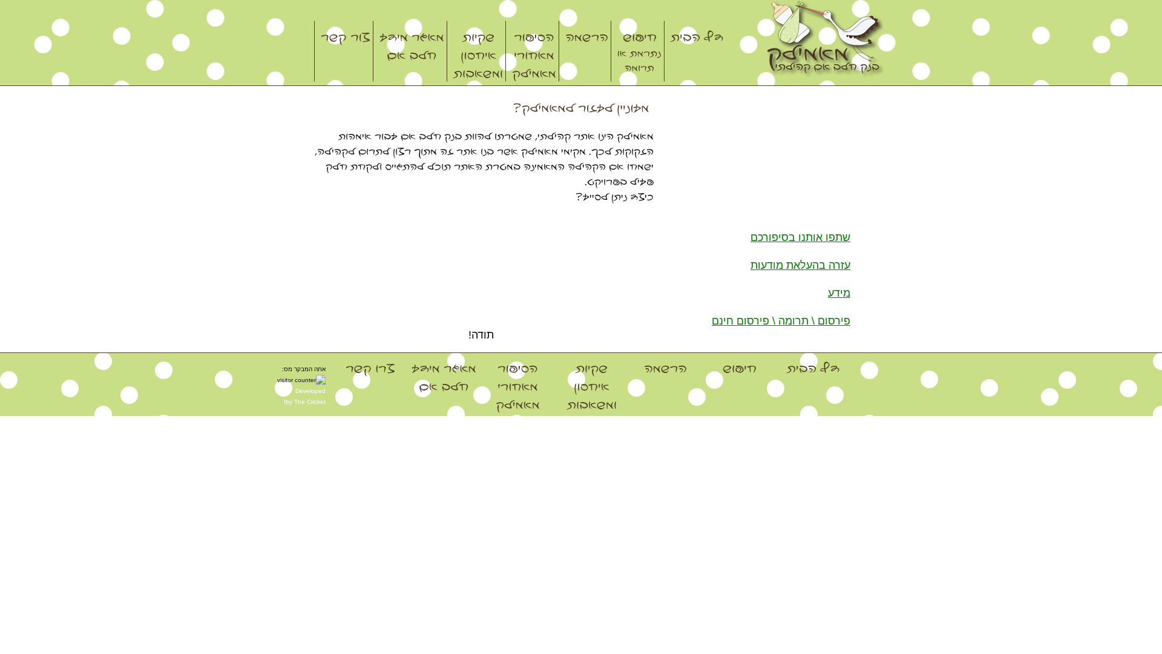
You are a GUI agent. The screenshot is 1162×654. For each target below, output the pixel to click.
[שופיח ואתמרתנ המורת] (636, 51)
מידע (839, 293)
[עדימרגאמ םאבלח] (409, 51)
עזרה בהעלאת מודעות (800, 265)
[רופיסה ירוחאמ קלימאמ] (531, 51)
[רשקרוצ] (342, 51)
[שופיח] (739, 386)
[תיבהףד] (694, 51)
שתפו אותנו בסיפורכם (800, 237)
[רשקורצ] (370, 386)
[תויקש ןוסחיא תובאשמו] (475, 51)
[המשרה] (584, 51)
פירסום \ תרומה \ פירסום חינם (781, 320)
